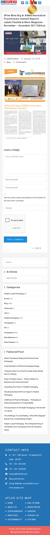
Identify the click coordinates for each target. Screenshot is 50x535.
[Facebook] (22, 2)
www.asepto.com (16, 488)
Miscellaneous (9, 337)
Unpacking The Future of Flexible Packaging (21, 387)
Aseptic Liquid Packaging (14, 294)
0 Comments (21, 62)
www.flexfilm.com (30, 483)
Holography (8, 323)
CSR (5, 313)
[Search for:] (25, 262)
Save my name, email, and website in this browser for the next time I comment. (25, 199)
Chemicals (8, 308)
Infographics (9, 333)
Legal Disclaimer (19, 532)
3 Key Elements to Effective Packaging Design (21, 366)
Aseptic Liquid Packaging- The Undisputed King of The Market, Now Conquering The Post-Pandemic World (23, 427)
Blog (8, 62)
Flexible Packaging (11, 318)
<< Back (36, 248)
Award (6, 299)
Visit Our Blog (34, 532)
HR (5, 328)
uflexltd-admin (13, 58)
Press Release (9, 342)
